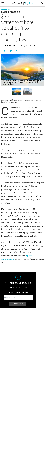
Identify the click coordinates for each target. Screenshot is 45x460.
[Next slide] (41, 70)
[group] (16, 91)
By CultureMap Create (8, 46)
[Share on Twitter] (11, 50)
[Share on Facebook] (4, 50)
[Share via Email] (17, 50)
